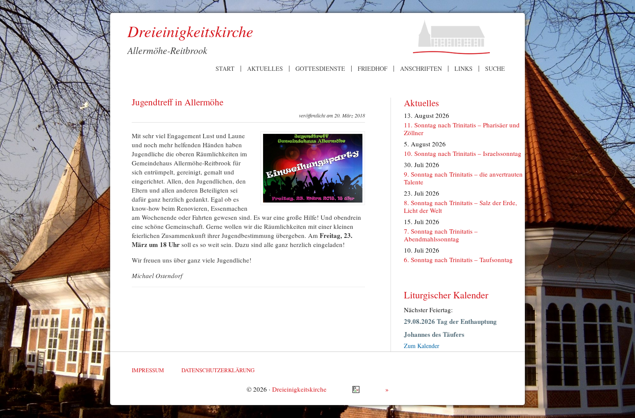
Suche (495, 69)
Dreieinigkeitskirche (299, 389)
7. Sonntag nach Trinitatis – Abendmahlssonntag (441, 235)
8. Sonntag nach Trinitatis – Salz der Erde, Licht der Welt (460, 206)
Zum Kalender (421, 346)
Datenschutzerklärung (217, 370)
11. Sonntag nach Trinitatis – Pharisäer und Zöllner (462, 128)
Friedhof (372, 69)
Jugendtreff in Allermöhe (177, 102)
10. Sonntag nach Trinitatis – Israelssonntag (462, 153)
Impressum (148, 370)
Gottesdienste (320, 69)
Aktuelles (265, 69)
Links (463, 69)
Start (225, 69)
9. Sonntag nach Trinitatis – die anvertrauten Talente (463, 178)
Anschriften (421, 69)
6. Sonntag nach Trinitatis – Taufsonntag (458, 259)
